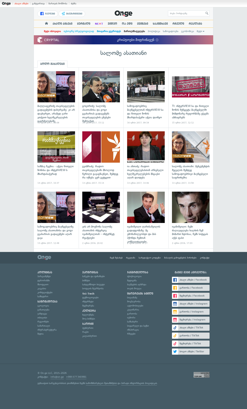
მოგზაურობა (133, 301)
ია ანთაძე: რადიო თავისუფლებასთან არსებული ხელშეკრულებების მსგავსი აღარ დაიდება (146, 158)
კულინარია (133, 309)
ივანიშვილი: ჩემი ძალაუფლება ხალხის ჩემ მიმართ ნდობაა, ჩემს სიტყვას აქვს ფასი (190, 218)
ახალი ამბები (21, 3)
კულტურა (89, 310)
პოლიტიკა (154, 31)
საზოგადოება (170, 31)
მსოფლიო (42, 284)
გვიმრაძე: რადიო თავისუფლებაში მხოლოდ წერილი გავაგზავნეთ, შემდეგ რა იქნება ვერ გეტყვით (101, 158)
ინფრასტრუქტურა (47, 329)
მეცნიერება (88, 305)
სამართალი (43, 325)
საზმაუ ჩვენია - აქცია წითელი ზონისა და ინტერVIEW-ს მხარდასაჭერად (56, 158)
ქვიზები (142, 23)
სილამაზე (132, 297)
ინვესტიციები (73, 13)
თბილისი (42, 317)
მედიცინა (132, 280)
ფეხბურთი (87, 328)
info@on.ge (57, 376)
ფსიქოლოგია (134, 276)
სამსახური (132, 321)
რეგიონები (43, 321)
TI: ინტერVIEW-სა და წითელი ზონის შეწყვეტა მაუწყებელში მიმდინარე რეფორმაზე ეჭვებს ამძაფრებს (190, 98)
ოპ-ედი (127, 23)
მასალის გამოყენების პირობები (180, 257)
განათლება (43, 309)
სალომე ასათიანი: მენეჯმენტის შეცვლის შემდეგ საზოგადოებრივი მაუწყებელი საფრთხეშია (190, 158)
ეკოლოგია (43, 305)
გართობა (132, 313)
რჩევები (131, 333)
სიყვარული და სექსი (138, 325)
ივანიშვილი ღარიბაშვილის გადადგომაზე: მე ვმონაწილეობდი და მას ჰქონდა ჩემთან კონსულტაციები (146, 218)
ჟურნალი (83, 23)
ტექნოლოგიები (90, 297)
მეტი (199, 31)
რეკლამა (195, 23)
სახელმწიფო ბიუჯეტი (93, 284)
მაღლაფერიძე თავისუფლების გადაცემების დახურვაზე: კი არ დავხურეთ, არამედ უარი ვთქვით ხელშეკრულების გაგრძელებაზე (56, 98)
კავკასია (41, 288)
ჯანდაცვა (42, 313)
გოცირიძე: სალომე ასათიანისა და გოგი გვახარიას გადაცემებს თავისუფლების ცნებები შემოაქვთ (101, 98)
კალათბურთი (89, 336)
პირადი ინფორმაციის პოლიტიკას (139, 383)
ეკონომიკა (187, 31)
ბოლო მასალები (52, 63)
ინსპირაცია (133, 329)
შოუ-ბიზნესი (88, 318)
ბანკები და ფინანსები (93, 276)
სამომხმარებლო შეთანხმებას (101, 383)
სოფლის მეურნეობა (93, 288)
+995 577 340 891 (76, 376)
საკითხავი (160, 23)
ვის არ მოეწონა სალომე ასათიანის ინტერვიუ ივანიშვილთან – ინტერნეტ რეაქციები (101, 218)
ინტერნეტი (87, 301)
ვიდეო (112, 23)
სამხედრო (42, 296)
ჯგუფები (49, 13)
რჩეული (178, 23)
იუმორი (131, 317)
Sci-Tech (88, 293)
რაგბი (85, 332)
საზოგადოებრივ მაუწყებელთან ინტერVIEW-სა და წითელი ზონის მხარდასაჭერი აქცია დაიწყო (146, 98)
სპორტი (87, 323)
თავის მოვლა (134, 288)
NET (99, 23)
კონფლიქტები (44, 292)
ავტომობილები (135, 305)
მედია (40, 333)
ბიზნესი (86, 280)
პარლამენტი (44, 276)
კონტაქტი (205, 257)
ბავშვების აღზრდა (136, 284)
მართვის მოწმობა (57, 3)
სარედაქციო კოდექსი (150, 257)
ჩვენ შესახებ (116, 257)
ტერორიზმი (43, 280)
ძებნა (73, 3)
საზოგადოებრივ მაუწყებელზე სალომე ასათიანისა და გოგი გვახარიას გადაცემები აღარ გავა (56, 218)
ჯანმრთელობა (137, 272)
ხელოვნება (88, 314)
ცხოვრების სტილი (140, 293)
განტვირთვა (38, 3)
